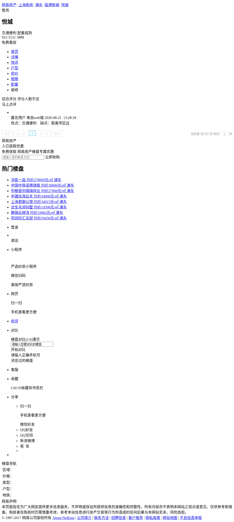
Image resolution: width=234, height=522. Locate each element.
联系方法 (101, 518)
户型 (14, 68)
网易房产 (9, 5)
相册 (14, 79)
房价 (14, 73)
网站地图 (170, 518)
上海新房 (26, 5)
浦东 (39, 5)
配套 (14, 84)
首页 (14, 52)
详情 (14, 57)
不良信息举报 (191, 518)
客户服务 (135, 518)
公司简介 (84, 518)
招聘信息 (118, 518)
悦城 (65, 5)
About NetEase (63, 518)
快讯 (14, 62)
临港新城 (52, 5)
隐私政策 (153, 518)
